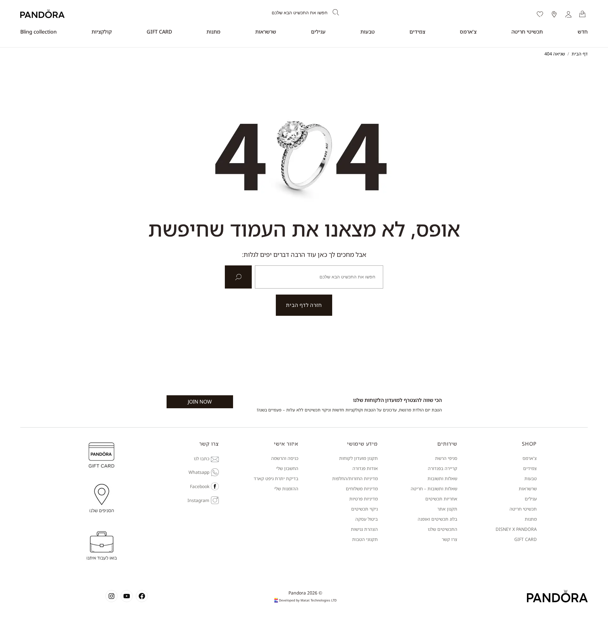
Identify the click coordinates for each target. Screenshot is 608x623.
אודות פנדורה (365, 468)
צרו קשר (449, 539)
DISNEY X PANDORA (516, 529)
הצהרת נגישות (364, 529)
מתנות (213, 31)
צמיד (532, 468)
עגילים (318, 31)
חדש (583, 31)
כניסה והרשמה (284, 458)
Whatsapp (198, 472)
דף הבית (580, 54)
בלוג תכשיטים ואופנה (437, 519)
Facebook (199, 486)
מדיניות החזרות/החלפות (355, 478)
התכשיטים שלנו (442, 529)
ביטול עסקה (366, 519)
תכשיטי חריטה (527, 31)
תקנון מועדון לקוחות (358, 458)
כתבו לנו (201, 458)
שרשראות (265, 31)
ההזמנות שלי (286, 489)
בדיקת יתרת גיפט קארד (276, 478)
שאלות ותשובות (442, 478)
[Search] (335, 12)
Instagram (198, 500)
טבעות (367, 31)
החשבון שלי (287, 468)
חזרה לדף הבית (304, 305)
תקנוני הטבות (365, 539)
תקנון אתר (447, 509)
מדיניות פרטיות (363, 499)
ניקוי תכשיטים (364, 509)
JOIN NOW (200, 401)
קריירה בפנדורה (442, 468)
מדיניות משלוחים (362, 489)
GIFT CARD (159, 31)
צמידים (417, 31)
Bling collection (38, 31)
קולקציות (102, 31)
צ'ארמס (468, 31)
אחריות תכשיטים (441, 499)
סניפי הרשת (446, 458)
